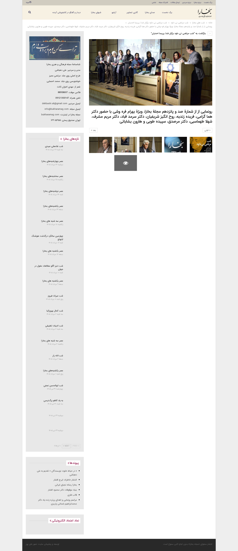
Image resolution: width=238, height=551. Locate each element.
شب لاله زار (57, 355)
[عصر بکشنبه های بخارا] (72, 255)
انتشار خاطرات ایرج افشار (65, 480)
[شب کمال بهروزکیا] (72, 315)
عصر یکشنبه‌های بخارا (53, 206)
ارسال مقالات (175, 2)
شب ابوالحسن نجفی (53, 385)
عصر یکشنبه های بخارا (53, 281)
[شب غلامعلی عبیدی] (72, 150)
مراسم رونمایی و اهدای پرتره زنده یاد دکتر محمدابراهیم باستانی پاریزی (57, 502)
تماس (154, 2)
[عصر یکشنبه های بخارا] (72, 285)
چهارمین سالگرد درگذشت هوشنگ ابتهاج (47, 237)
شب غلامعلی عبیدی (54, 146)
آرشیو (114, 12)
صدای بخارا (150, 12)
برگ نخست (208, 2)
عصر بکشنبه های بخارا (53, 251)
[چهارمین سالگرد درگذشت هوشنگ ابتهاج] (72, 240)
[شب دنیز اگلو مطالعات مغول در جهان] (72, 270)
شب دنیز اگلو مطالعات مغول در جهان (48, 267)
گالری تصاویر (132, 12)
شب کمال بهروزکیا (55, 311)
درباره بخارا (197, 2)
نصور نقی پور (31, 544)
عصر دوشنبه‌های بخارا (53, 191)
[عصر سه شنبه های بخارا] (72, 225)
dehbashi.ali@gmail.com (54, 103)
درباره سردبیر (186, 2)
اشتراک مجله (163, 2)
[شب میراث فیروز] (72, 300)
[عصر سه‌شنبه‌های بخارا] (72, 180)
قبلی (206, 130)
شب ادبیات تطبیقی (54, 326)
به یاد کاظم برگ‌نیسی (53, 400)
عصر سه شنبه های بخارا (52, 221)
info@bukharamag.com (57, 109)
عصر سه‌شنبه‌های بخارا (53, 176)
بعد (94, 130)
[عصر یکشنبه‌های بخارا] (72, 210)
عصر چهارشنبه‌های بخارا (52, 161)
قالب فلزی (72, 495)
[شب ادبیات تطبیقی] (72, 330)
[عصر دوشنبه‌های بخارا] (72, 195)
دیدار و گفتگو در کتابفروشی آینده (66, 12)
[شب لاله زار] (72, 359)
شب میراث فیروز (55, 296)
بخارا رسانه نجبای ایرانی (66, 485)
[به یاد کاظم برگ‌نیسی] (72, 404)
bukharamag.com (50, 114)
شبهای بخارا (96, 12)
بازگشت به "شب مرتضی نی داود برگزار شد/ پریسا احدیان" (178, 33)
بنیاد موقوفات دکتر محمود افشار (62, 490)
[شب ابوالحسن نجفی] (72, 389)
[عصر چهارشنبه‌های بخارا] (72, 165)
